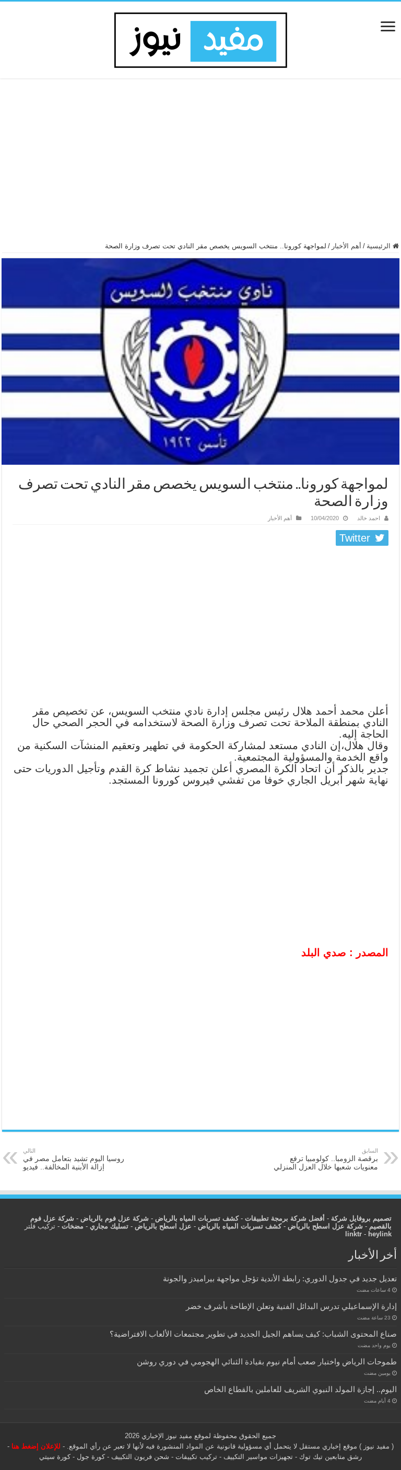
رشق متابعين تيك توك (330, 1457)
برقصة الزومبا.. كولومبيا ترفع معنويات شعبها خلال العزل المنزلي (326, 1159)
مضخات (73, 1226)
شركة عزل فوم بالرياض (114, 1218)
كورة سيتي (54, 1457)
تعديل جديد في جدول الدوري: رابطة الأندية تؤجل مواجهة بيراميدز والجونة (280, 1278)
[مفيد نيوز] (200, 38)
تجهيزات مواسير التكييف (258, 1457)
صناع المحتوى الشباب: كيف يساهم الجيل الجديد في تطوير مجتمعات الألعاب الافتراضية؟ (253, 1333)
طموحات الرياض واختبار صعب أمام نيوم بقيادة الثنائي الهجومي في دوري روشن (267, 1361)
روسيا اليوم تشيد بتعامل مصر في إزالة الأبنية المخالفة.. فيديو (73, 1159)
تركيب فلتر (40, 1226)
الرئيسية (380, 246)
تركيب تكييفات (196, 1457)
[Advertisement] (200, 164)
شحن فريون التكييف (140, 1457)
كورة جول (90, 1457)
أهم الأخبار (346, 246)
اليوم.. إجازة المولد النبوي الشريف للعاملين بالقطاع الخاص (300, 1389)
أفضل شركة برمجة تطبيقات (285, 1218)
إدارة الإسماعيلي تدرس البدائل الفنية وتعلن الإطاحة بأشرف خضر (291, 1306)
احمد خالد (368, 518)
